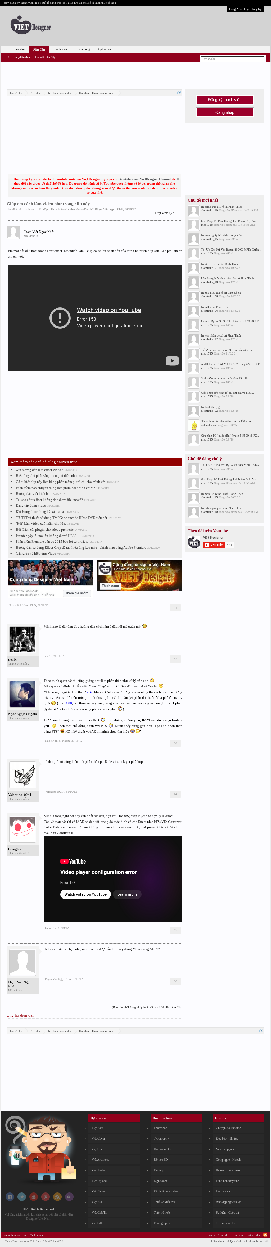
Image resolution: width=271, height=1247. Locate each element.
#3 (175, 743)
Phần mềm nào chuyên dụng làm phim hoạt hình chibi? (55, 488)
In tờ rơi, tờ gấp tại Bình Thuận (220, 263)
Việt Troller (99, 1170)
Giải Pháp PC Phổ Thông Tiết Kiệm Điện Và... (229, 221)
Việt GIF (97, 1223)
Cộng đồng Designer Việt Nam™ (33, 1241)
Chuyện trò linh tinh (228, 1128)
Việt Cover (98, 1138)
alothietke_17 (209, 339)
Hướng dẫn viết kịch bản (33, 494)
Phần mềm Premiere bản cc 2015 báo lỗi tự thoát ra (52, 541)
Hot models (223, 1191)
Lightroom (160, 1181)
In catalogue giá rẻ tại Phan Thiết (221, 206)
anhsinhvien (208, 425)
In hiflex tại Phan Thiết (215, 307)
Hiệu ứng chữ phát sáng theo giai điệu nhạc (47, 476)
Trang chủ (18, 49)
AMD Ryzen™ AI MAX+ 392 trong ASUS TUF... (231, 364)
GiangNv (14, 849)
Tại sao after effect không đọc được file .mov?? (49, 500)
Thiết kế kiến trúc (164, 1202)
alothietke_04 (209, 310)
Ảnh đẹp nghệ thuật (228, 1202)
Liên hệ (211, 1234)
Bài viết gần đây (45, 57)
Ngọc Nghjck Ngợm (22, 714)
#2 (175, 658)
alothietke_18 (209, 282)
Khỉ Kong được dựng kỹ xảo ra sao (41, 512)
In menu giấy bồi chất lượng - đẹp (222, 235)
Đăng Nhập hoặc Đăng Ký (245, 9)
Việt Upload (99, 1181)
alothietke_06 (209, 296)
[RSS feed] (57, 1200)
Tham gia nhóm (76, 593)
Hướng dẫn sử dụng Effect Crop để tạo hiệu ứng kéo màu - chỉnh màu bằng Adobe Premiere (81, 548)
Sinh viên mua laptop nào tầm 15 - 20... (225, 378)
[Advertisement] (135, 75)
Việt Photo (98, 1191)
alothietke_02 (209, 410)
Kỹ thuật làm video (166, 1191)
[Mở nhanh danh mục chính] (179, 92)
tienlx (12, 659)
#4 (175, 794)
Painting (159, 1170)
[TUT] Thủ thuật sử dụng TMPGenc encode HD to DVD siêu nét (61, 518)
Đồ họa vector (162, 1149)
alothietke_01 (209, 267)
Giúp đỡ (223, 1234)
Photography (162, 1223)
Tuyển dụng (82, 49)
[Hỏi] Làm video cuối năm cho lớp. (41, 523)
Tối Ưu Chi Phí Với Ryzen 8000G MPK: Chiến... (231, 249)
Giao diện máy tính (16, 1234)
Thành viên (60, 49)
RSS (265, 1235)
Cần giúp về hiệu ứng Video (36, 553)
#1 (175, 607)
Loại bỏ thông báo (178, 179)
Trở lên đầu (253, 1234)
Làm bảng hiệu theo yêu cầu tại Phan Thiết (227, 278)
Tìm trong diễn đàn (18, 57)
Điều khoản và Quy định (226, 1241)
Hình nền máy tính (227, 1181)
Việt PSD (97, 1202)
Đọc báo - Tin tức (227, 1138)
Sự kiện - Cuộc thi (227, 1212)
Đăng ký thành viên (224, 100)
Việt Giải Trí (99, 1212)
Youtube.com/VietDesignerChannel (145, 179)
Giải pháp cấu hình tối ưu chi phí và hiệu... (227, 392)
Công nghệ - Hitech (228, 1160)
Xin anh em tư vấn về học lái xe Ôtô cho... (227, 421)
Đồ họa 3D (161, 1160)
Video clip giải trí (226, 1149)
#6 (175, 981)
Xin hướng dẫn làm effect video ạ (40, 470)
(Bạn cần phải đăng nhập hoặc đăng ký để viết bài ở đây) (147, 1007)
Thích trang (110, 586)
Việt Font (97, 1128)
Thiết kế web (162, 1212)
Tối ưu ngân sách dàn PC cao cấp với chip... (228, 349)
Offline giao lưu (226, 1223)
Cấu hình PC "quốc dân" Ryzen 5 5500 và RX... (230, 435)
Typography (161, 1138)
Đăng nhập (224, 112)
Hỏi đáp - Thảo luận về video (56, 209)
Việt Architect (100, 1160)
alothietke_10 (209, 210)
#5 (175, 930)
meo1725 (207, 224)
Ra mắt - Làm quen (228, 1170)
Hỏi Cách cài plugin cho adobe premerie (45, 530)
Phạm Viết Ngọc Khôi (109, 209)
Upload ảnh (105, 49)
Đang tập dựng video (31, 505)
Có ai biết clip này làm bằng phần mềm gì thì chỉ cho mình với (61, 482)
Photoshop (160, 1128)
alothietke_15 (209, 239)
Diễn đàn (39, 49)
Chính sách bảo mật (256, 1241)
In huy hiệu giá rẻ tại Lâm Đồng (221, 292)
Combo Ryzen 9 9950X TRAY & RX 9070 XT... (231, 321)
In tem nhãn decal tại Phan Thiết (221, 335)
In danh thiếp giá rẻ (213, 407)
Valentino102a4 (19, 795)
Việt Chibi (98, 1149)
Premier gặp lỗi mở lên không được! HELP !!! (48, 536)
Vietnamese (37, 1234)
